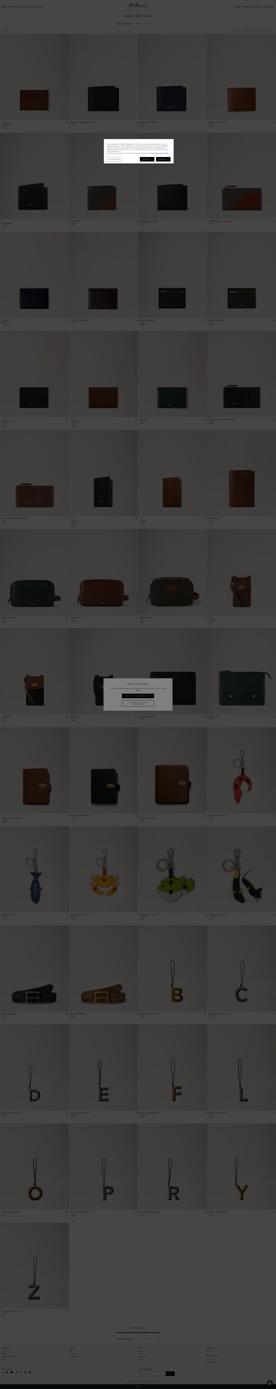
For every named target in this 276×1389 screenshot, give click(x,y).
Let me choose (114, 159)
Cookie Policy (154, 153)
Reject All (147, 159)
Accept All (163, 159)
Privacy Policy (164, 153)
